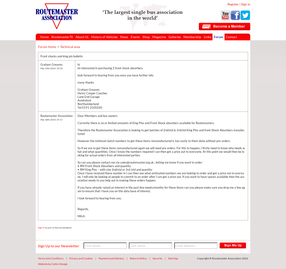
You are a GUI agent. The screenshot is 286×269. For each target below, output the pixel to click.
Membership (192, 37)
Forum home (47, 47)
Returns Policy (138, 258)
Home (44, 37)
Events (135, 37)
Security (157, 258)
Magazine (159, 37)
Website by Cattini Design (53, 264)
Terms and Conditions (50, 258)
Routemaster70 (62, 37)
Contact (231, 37)
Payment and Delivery (111, 258)
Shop (146, 37)
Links (207, 37)
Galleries (174, 37)
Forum (218, 37)
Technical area (70, 47)
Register (233, 4)
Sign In (245, 4)
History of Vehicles (104, 37)
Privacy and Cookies (81, 258)
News (124, 37)
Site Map (173, 258)
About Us (82, 37)
